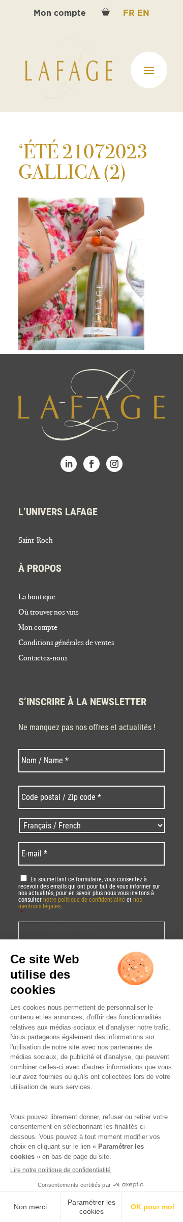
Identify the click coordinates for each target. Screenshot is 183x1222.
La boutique (36, 597)
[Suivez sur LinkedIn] (68, 464)
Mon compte (61, 13)
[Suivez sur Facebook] (91, 464)
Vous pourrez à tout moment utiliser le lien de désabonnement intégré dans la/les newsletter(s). (91, 931)
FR (130, 13)
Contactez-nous (43, 658)
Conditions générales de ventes (66, 643)
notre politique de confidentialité (84, 899)
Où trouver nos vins (48, 612)
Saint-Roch (35, 541)
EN (143, 13)
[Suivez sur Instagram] (114, 464)
